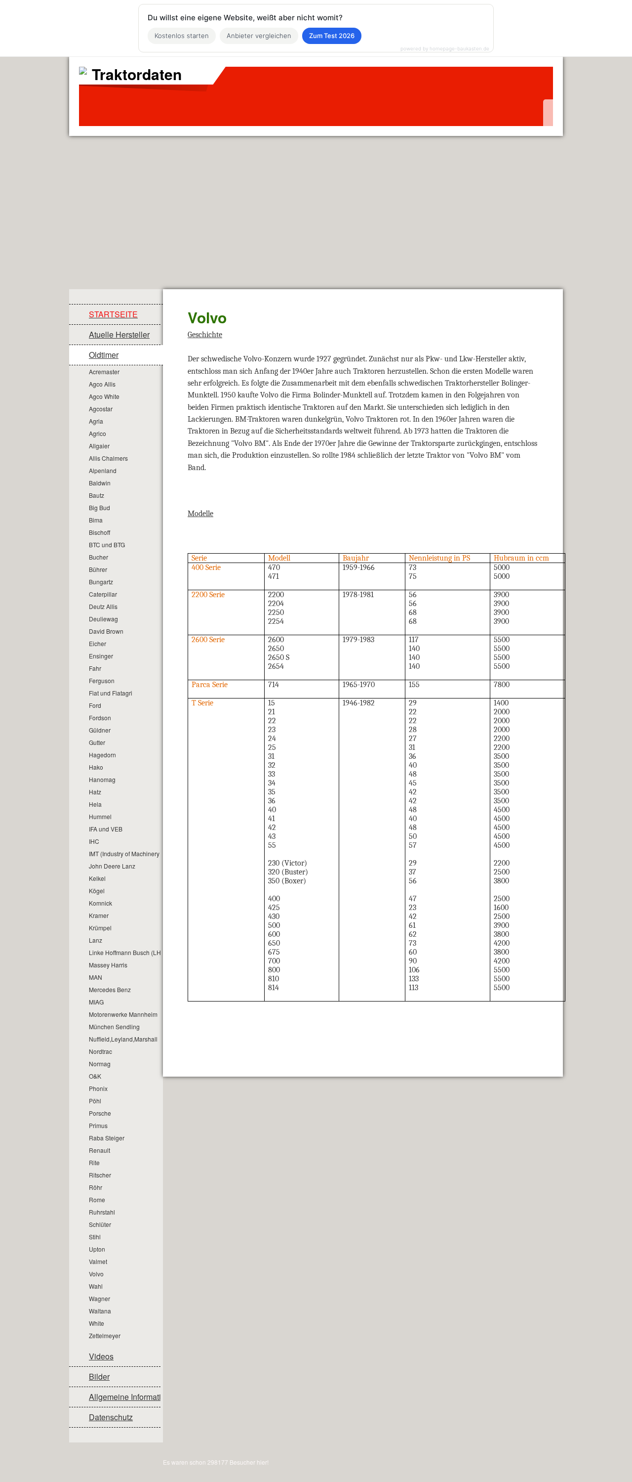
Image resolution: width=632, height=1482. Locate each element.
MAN (95, 977)
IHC (94, 841)
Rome (97, 1199)
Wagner (99, 1298)
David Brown (106, 631)
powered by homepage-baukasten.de (444, 48)
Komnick (100, 903)
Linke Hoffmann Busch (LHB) (124, 952)
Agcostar (101, 408)
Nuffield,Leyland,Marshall (123, 1039)
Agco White (104, 396)
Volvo (96, 1273)
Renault (99, 1150)
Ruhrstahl (102, 1212)
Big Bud (99, 507)
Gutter (97, 742)
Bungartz (101, 581)
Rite (94, 1162)
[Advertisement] (316, 210)
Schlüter (100, 1224)
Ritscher (100, 1175)
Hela (95, 804)
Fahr (95, 668)
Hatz (95, 791)
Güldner (100, 730)
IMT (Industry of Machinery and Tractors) (124, 853)
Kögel (97, 890)
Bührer (98, 569)
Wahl (96, 1286)
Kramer (99, 915)
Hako (96, 767)
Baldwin (100, 483)
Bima (96, 520)
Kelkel (97, 878)
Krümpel (100, 927)
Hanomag (102, 779)
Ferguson (102, 680)
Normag (100, 1063)
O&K (95, 1076)
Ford (95, 705)
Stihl (95, 1236)
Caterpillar (103, 594)
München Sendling (114, 1026)
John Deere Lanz (112, 866)
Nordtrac (100, 1051)
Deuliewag (103, 618)
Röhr (95, 1187)
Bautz (96, 495)
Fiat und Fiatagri (110, 693)
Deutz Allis (103, 606)
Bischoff (99, 532)
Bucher (98, 557)
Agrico (97, 433)
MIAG (96, 1002)
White (96, 1323)
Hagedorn (102, 754)
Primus (98, 1125)
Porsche (100, 1113)
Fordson (100, 717)
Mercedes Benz (110, 989)
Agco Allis (102, 384)
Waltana (100, 1311)
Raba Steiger (106, 1137)
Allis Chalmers (108, 458)
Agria (96, 421)
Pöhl (95, 1100)
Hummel (100, 816)
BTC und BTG (107, 544)
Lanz (95, 940)
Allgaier (99, 445)
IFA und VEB (105, 829)
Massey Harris (108, 964)
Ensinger (101, 656)
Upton (97, 1249)
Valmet (98, 1261)
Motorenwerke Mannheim (123, 1014)
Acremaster (104, 371)
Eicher (97, 643)
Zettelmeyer (104, 1335)
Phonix (98, 1088)
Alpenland (103, 470)
